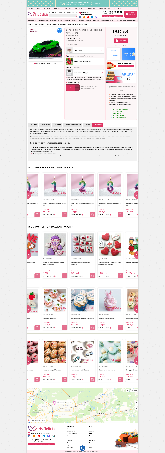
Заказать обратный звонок (112, 16)
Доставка (58, 125)
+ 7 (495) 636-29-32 (112, 12)
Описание (98, 125)
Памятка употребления (73, 125)
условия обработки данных (129, 86)
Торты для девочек (118, 115)
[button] (136, 195)
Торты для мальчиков (119, 117)
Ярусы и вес (46, 125)
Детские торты (117, 111)
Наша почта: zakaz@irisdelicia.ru (87, 13)
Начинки (34, 125)
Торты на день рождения (120, 109)
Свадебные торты (118, 113)
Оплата (88, 125)
